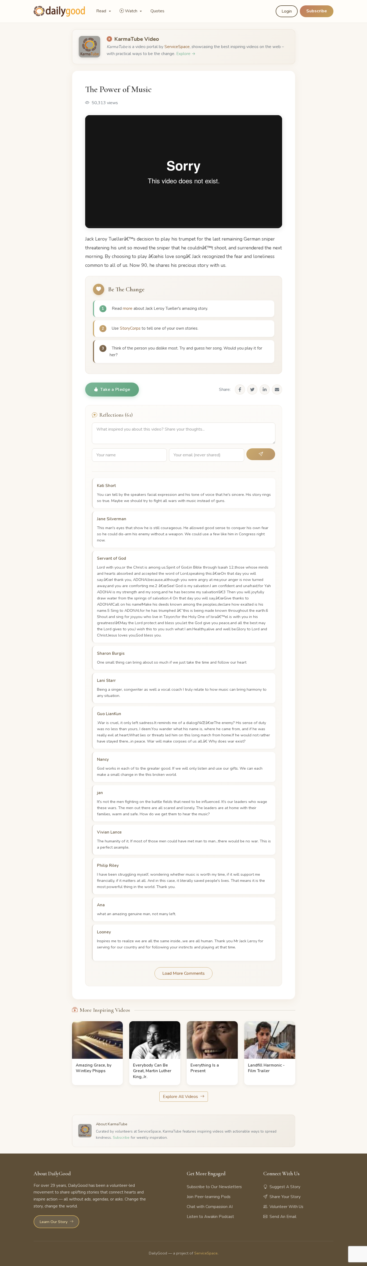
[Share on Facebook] (240, 389)
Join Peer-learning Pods (209, 1196)
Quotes (157, 11)
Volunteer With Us (286, 1206)
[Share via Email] (277, 389)
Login (287, 11)
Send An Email (282, 1216)
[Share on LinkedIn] (265, 389)
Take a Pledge (115, 389)
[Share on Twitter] (252, 389)
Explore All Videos (181, 1097)
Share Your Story (285, 1196)
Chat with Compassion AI (210, 1206)
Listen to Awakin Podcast (210, 1216)
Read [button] (101, 11)
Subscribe (316, 11)
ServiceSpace (177, 46)
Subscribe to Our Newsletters (214, 1186)
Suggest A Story (284, 1186)
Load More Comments (183, 973)
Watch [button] (131, 11)
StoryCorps (130, 328)
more (127, 308)
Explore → (186, 53)
